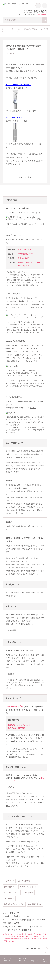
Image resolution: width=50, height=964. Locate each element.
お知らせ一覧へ (25, 177)
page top (45, 950)
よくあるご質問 (24, 881)
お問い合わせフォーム (22, 936)
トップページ (9, 881)
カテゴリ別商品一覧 (22, 959)
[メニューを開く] (44, 5)
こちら (33, 408)
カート (45, 961)
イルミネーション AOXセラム (18, 84)
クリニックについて (11, 892)
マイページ (34, 961)
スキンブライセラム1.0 (16, 117)
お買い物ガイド (10, 887)
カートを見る (9, 898)
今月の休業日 (42, 14)
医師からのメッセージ (28, 887)
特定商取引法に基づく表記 (14, 904)
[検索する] (44, 20)
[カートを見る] (38, 5)
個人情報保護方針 (35, 904)
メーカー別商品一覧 (7, 959)
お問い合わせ (28, 892)
